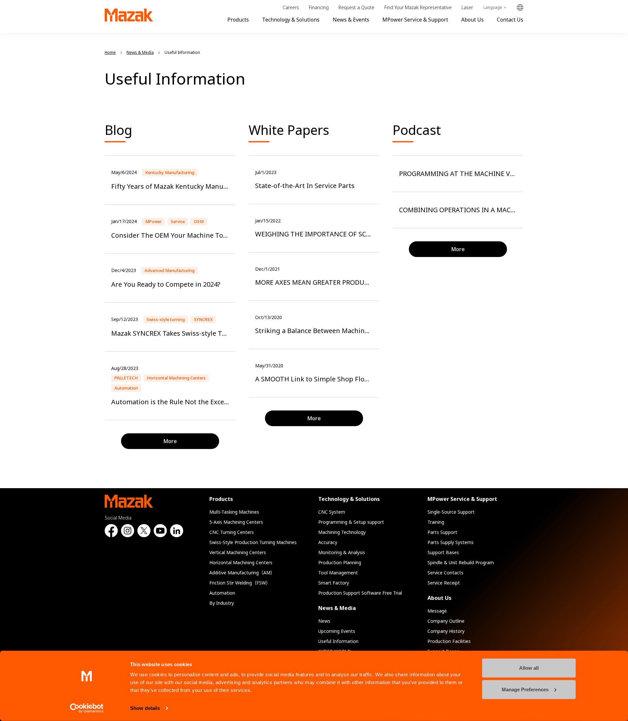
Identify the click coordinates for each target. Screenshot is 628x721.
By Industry (221, 603)
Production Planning (339, 562)
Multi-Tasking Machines (234, 512)
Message (437, 611)
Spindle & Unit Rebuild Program (460, 562)
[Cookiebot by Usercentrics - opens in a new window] (86, 708)
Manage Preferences (525, 689)
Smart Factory (333, 583)
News (324, 621)
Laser (467, 7)
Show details (145, 708)
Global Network (520, 8)
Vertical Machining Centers (237, 552)
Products (238, 19)
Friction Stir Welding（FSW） (239, 583)
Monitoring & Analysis (341, 552)
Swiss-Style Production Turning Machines (253, 542)
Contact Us (510, 19)
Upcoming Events (336, 631)
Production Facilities (449, 641)
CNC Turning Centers (231, 532)
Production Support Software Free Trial (360, 593)
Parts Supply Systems (450, 542)
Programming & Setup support (351, 522)
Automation (222, 593)
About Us (472, 19)
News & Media (337, 608)
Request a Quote (357, 7)
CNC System (331, 512)
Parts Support (442, 532)
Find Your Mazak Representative (418, 7)
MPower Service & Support (415, 19)
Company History (445, 631)
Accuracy (327, 542)
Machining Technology (342, 532)
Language (492, 7)
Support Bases (443, 552)
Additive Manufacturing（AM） (242, 572)
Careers (291, 7)
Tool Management (338, 572)
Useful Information (338, 641)
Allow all (529, 668)
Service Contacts (445, 572)
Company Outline (445, 621)
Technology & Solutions (291, 19)
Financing (319, 7)
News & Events (351, 19)
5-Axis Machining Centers (236, 522)
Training (435, 522)
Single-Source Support (451, 512)
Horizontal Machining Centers (240, 562)
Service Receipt (443, 583)
